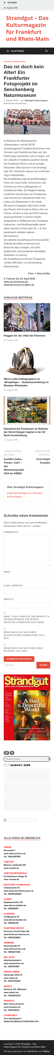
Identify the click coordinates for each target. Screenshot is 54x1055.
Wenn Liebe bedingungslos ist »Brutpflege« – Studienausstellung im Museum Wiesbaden (26, 382)
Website (9, 599)
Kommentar (11, 532)
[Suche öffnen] (46, 51)
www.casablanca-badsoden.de (21, 1021)
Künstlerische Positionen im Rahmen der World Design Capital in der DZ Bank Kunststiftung (26, 432)
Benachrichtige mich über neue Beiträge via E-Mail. (23, 649)
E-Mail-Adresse (14, 585)
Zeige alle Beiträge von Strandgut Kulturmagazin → (25, 495)
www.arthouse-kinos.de (15, 853)
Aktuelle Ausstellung (15, 61)
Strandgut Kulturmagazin (36, 100)
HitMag (46, 1051)
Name (8, 572)
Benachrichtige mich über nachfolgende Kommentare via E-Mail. (24, 635)
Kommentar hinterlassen (15, 103)
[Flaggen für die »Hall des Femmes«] (27, 318)
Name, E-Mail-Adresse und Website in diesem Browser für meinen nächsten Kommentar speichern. (26, 619)
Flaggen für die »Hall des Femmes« (25, 335)
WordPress (32, 1051)
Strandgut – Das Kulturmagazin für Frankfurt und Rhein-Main (27, 28)
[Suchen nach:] (27, 665)
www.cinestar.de (11, 868)
